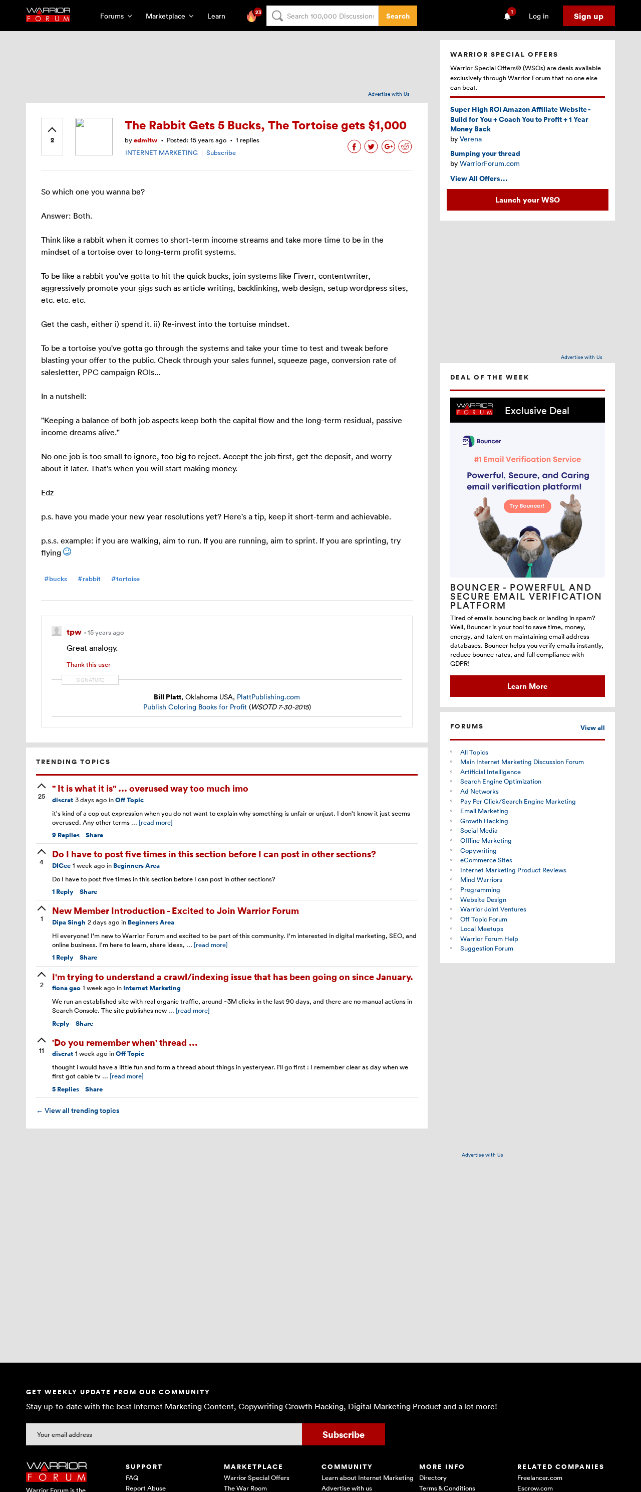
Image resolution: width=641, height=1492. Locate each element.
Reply (63, 891)
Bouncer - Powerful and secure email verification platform (526, 596)
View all (592, 727)
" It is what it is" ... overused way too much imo (150, 788)
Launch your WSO (527, 199)
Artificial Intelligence (490, 771)
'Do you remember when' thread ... (125, 1042)
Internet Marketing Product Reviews (513, 869)
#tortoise (125, 579)
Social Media (479, 830)
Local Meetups (481, 928)
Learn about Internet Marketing (368, 1477)
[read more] (156, 822)
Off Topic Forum (483, 918)
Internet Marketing (152, 988)
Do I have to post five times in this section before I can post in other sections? (214, 853)
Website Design (483, 899)
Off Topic (129, 800)
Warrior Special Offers (256, 1477)
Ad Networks (479, 791)
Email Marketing (484, 810)
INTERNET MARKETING (161, 152)
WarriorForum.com (490, 163)
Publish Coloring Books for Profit (195, 706)
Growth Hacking (484, 820)
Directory (433, 1477)
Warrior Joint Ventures (493, 908)
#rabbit (89, 579)
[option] (527, 547)
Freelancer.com (539, 1477)
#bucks (55, 579)
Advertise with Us (389, 93)
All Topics (474, 752)
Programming (480, 889)
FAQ (132, 1477)
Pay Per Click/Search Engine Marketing (518, 801)
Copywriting (478, 850)
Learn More (527, 685)
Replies (66, 835)
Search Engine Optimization (500, 781)
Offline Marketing (486, 840)
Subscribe (221, 152)
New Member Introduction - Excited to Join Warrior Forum (175, 910)
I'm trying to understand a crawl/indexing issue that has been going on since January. (232, 976)
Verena (471, 138)
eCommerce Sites (486, 859)
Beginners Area (136, 865)
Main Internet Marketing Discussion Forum (522, 761)
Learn (219, 16)
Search (398, 16)
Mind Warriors (481, 879)
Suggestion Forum (486, 948)
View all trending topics (77, 1110)
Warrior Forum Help (489, 938)
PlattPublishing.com (268, 696)
